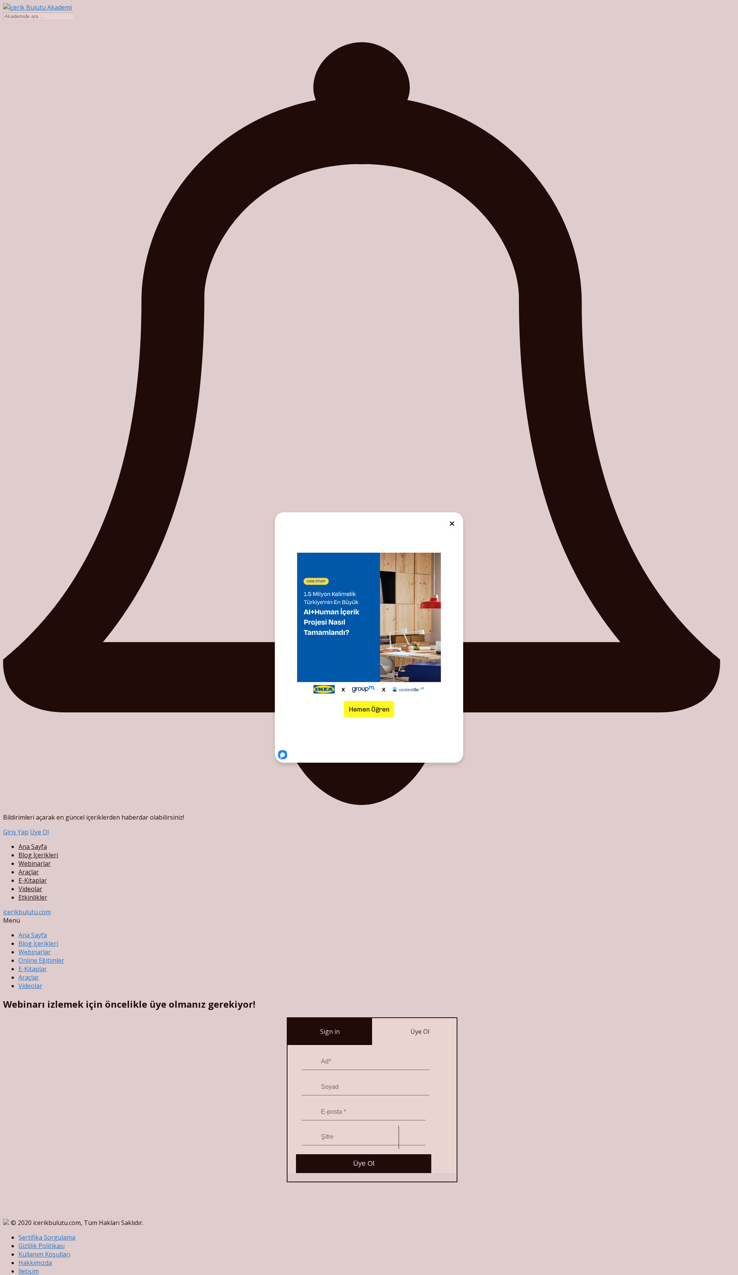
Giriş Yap (15, 832)
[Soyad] (310, 1087)
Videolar (30, 889)
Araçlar (28, 872)
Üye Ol (39, 832)
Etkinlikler (32, 897)
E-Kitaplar (32, 880)
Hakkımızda (35, 1262)
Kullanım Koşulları (44, 1254)
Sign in (330, 1031)
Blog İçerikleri (38, 855)
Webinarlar (34, 863)
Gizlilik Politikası (41, 1246)
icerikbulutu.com (27, 912)
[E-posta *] (310, 1112)
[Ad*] (310, 1062)
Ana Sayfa (32, 846)
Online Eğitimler (41, 960)
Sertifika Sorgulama (46, 1237)
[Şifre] (312, 1137)
